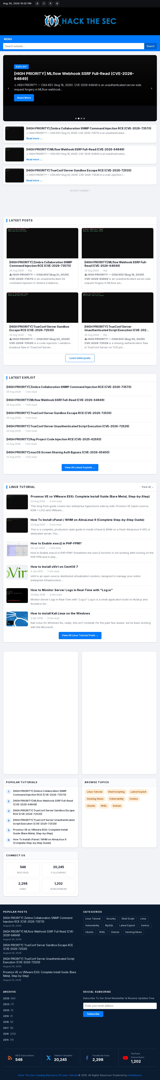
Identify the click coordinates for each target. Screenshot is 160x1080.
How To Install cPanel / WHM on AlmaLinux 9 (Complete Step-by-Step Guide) (87, 520)
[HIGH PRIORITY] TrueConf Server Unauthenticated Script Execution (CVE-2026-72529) (117, 330)
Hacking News (95, 798)
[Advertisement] (80, 202)
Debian (117, 805)
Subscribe (93, 1014)
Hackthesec (135, 1075)
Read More (24, 97)
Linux (143, 918)
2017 (6, 1027)
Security (111, 918)
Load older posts (80, 358)
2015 (6, 1039)
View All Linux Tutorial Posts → (80, 635)
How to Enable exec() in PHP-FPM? (56, 543)
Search (151, 46)
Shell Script (128, 918)
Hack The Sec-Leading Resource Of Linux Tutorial (47, 1075)
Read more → (34, 138)
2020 (6, 1010)
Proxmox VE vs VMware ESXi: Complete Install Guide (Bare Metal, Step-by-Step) (90, 496)
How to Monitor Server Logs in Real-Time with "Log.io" (72, 590)
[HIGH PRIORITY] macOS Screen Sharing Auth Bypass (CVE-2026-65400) (57, 452)
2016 (6, 1033)
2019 (6, 1016)
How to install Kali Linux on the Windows (60, 613)
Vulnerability (116, 798)
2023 (6, 1004)
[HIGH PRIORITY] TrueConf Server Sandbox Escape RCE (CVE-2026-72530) (78, 170)
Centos (134, 798)
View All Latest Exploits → (80, 467)
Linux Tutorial (94, 791)
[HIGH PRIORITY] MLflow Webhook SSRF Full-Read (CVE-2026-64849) (75, 149)
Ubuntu (91, 805)
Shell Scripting (116, 791)
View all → (148, 486)
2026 (6, 998)
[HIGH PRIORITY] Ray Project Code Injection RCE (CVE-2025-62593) (53, 439)
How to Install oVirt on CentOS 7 (54, 567)
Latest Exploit (138, 791)
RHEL (104, 805)
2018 (6, 1021)
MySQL (109, 925)
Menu (8, 39)
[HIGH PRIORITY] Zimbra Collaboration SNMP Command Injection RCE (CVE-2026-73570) (88, 128)
